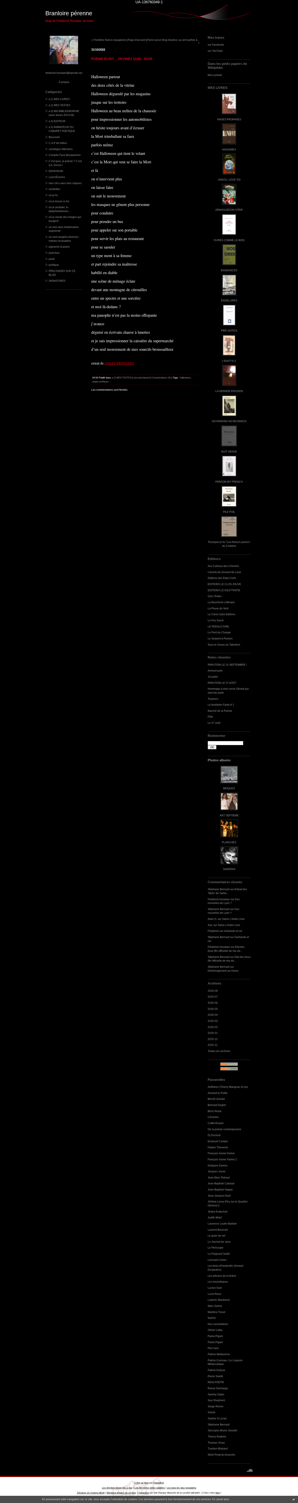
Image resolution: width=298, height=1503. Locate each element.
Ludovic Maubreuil (219, 1299)
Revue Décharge (218, 1388)
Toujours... (214, 698)
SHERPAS (229, 869)
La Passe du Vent (218, 608)
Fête (210, 716)
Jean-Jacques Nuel (219, 1195)
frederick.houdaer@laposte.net (64, 72)
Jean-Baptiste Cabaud (221, 1183)
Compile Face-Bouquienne (65, 155)
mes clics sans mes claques (65, 183)
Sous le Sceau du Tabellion (224, 644)
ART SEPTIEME (229, 815)
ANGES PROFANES (229, 119)
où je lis (53, 195)
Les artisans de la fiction (222, 1275)
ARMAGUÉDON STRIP (229, 209)
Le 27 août (214, 722)
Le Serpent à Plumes (220, 638)
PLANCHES (229, 842)
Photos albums (219, 760)
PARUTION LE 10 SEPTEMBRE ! (227, 664)
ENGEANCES (229, 270)
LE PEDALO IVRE (218, 626)
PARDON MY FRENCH (229, 481)
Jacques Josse (216, 1171)
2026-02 (213, 1027)
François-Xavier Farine (221, 1153)
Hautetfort (158, 1482)
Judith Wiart (215, 1217)
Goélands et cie (233, 930)
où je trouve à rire (59, 201)
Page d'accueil (136, 39)
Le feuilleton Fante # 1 (221, 704)
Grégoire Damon (218, 1165)
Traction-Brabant (218, 1448)
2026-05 (213, 1008)
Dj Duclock (214, 1135)
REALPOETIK (216, 1382)
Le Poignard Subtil (219, 1253)
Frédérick (213, 930)
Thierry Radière (217, 1436)
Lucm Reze (214, 1293)
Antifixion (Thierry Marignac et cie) (228, 1086)
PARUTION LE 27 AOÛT (222, 682)
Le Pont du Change (219, 632)
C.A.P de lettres (58, 143)
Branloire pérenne (68, 13)
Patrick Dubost (216, 1370)
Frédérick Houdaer (219, 899)
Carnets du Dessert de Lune (224, 572)
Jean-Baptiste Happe (220, 1189)
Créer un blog (141, 1482)
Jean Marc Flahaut (219, 1177)
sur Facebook (216, 44)
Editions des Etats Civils (222, 578)
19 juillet (213, 676)
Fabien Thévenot (218, 1147)
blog (218, 1492)
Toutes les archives (219, 1051)
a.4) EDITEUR (57, 121)
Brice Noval (214, 1111)
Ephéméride (56, 170)
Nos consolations (218, 1324)
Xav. (210, 925)
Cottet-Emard (215, 1123)
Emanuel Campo (218, 1141)
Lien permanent (141, 377)
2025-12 (213, 1039)
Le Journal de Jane (219, 1241)
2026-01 (213, 1032)
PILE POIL (229, 511)
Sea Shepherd (216, 1400)
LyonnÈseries (57, 177)
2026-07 (213, 996)
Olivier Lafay (215, 1330)
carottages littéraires (61, 149)
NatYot (212, 1317)
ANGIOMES (229, 149)
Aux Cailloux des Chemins (223, 566)
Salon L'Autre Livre (233, 918)
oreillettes (54, 189)
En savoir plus (220, 1499)
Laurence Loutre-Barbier (222, 1223)
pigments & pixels (59, 246)
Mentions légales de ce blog (121, 1492)
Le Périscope (215, 1247)
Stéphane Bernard (218, 889)
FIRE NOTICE (229, 330)
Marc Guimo (215, 1305)
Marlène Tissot (216, 1312)
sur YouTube (215, 50)
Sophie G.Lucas (217, 1418)
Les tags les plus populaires (181, 1487)
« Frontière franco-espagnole (108, 39)
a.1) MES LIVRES (59, 99)
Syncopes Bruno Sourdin (222, 1430)
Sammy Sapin (216, 1394)
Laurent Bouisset (218, 1229)
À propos (64, 82)
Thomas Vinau (216, 1442)
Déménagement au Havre (223, 970)
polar (52, 258)
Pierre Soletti (215, 1376)
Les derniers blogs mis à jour (117, 1487)
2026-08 (213, 990)
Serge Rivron (215, 1406)
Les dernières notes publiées (149, 1487)
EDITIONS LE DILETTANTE (224, 590)
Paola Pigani (215, 1336)
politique (54, 264)
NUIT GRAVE (229, 451)
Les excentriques (218, 1281)
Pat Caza (213, 1348)
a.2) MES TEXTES (59, 105)
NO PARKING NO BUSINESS (229, 421)
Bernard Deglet (217, 1105)
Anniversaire (215, 670)
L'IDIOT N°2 (229, 360)
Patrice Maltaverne (219, 1354)
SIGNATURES (57, 280)
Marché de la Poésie (220, 710)
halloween (185, 377)
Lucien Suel (215, 1287)
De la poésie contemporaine (224, 1129)
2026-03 (213, 1020)
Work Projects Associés (221, 1454)
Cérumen (213, 1117)
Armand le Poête (218, 1093)
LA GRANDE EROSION (229, 391)
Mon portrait (215, 75)
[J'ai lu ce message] (293, 1499)
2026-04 (213, 1014)
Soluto (211, 1412)
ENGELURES (229, 300)
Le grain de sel (216, 1235)
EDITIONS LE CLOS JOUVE (224, 584)
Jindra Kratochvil (218, 1211)
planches (54, 252)
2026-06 (213, 1002)
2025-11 (213, 1044)
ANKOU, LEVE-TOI (229, 179)
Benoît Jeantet (216, 1098)
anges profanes (100, 381)
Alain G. (212, 918)
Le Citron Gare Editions (221, 614)
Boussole (54, 137)
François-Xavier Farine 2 (222, 1159)
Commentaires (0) (161, 377)
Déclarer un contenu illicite (91, 1492)
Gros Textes (215, 596)
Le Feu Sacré (216, 620)
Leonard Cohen (217, 1259)
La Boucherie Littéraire (221, 602)
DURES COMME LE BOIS (229, 240)
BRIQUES (229, 788)
